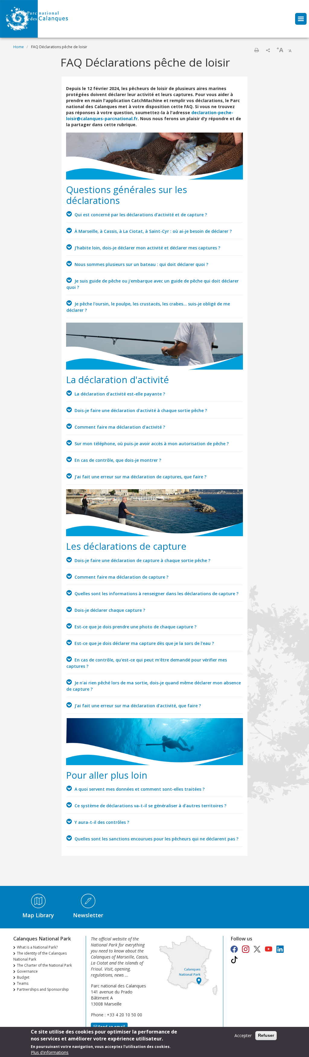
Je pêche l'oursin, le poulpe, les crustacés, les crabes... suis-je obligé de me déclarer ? (148, 307)
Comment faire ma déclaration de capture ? (120, 577)
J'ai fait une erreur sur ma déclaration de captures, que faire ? (139, 477)
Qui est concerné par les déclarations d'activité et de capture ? (140, 214)
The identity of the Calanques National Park (40, 956)
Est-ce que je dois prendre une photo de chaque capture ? (134, 627)
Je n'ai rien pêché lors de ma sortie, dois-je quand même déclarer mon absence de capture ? (153, 686)
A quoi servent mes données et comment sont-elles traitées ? (139, 789)
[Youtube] (268, 949)
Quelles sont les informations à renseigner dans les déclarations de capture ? (155, 593)
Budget (23, 977)
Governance (27, 971)
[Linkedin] (280, 949)
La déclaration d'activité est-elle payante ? (119, 394)
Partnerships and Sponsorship (43, 989)
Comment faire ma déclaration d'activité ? (119, 427)
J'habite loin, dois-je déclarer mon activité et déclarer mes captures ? (146, 248)
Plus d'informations (49, 1052)
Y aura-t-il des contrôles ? (101, 822)
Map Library (38, 915)
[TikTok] (234, 960)
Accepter (243, 1035)
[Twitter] (257, 949)
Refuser (266, 1035)
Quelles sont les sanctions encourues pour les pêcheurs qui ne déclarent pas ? (155, 839)
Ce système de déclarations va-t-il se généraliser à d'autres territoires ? (149, 805)
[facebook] (234, 949)
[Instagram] (245, 949)
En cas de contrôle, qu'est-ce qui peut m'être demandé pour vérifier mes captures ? (146, 663)
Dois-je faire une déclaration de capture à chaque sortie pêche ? (141, 560)
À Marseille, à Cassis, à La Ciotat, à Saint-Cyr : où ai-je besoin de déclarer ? (152, 231)
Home (18, 46)
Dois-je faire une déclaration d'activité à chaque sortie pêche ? (140, 410)
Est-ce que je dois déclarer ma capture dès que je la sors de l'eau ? (143, 643)
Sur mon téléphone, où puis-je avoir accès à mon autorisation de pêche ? (151, 443)
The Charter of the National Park (44, 965)
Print (256, 50)
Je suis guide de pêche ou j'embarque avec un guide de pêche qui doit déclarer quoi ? (152, 284)
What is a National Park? (37, 947)
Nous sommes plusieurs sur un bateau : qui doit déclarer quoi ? (140, 264)
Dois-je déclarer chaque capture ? (109, 610)
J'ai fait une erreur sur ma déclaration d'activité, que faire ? (137, 705)
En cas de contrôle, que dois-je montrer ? (117, 460)
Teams (22, 983)
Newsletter (88, 915)
